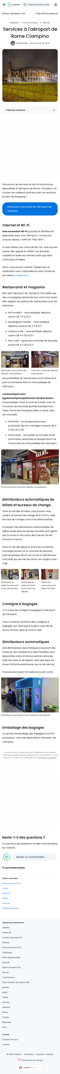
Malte (4, 992)
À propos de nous (10, 1039)
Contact (6, 1044)
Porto (4, 1027)
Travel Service (8, 977)
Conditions (29, 1054)
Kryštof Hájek (22, 43)
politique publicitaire (47, 757)
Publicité (49, 1054)
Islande (5, 1002)
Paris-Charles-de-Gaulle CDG (15, 982)
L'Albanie (6, 1007)
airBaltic (6, 927)
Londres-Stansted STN (12, 937)
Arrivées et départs (10, 908)
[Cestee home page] (14, 4)
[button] (4, 4)
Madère (5, 987)
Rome (5, 1012)
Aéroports (14, 22)
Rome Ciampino (30, 22)
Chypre (5, 1017)
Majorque (6, 1022)
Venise (5, 997)
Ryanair (5, 942)
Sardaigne (7, 952)
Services (46, 22)
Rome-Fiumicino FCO (11, 947)
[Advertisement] (30, 147)
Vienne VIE (6, 932)
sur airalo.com (20, 275)
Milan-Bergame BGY (11, 957)
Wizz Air (5, 972)
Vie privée (40, 1054)
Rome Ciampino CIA (13, 13)
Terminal (6, 893)
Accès (5, 888)
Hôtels (5, 898)
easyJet (5, 962)
